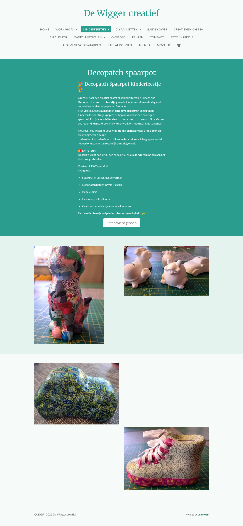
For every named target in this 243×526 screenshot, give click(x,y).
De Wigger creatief (121, 13)
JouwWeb (203, 514)
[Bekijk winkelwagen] (178, 45)
